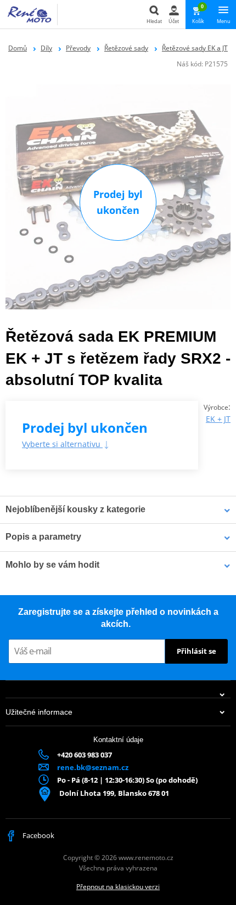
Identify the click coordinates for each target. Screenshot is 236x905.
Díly (46, 48)
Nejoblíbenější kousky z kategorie (75, 509)
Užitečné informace (38, 712)
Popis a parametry (43, 536)
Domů (17, 48)
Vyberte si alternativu (62, 444)
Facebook (37, 835)
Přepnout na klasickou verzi (118, 886)
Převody (78, 48)
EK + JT (218, 419)
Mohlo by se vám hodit (52, 564)
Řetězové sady (126, 48)
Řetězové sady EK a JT (195, 48)
